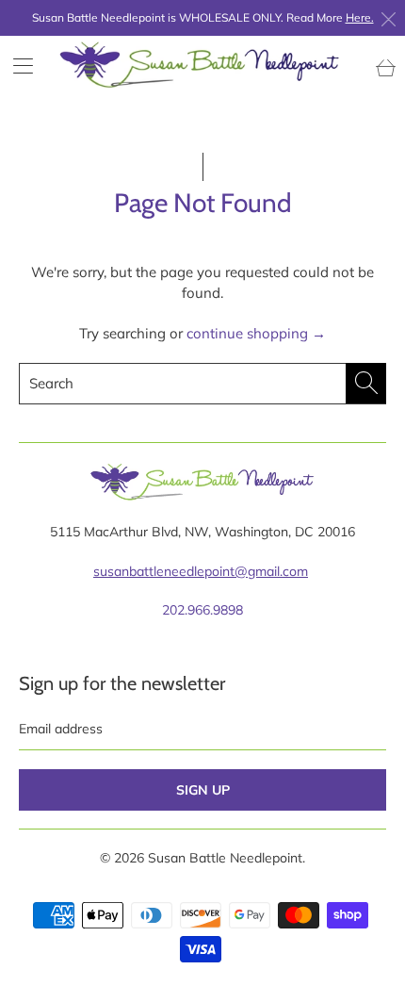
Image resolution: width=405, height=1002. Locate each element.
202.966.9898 (202, 609)
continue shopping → (256, 333)
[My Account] (16, 65)
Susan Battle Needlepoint (225, 857)
